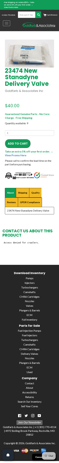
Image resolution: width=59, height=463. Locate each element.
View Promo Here (11, 7)
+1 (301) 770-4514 (45, 427)
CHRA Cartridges (29, 296)
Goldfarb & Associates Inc (40, 443)
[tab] (10, 193)
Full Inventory (29, 319)
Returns (29, 396)
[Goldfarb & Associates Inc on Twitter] (26, 415)
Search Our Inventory (29, 401)
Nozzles (29, 301)
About (29, 387)
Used (29, 372)
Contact (29, 383)
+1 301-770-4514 (8, 15)
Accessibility (29, 392)
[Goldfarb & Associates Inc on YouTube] (39, 415)
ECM (29, 314)
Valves (29, 305)
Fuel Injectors (29, 335)
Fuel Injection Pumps (29, 330)
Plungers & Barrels (29, 310)
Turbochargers (29, 287)
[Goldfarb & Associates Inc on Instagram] (32, 415)
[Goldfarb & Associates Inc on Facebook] (19, 415)
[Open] (8, 455)
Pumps (29, 278)
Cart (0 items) (51, 15)
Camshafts (29, 292)
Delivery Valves (29, 353)
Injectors (30, 282)
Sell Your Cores (29, 406)
